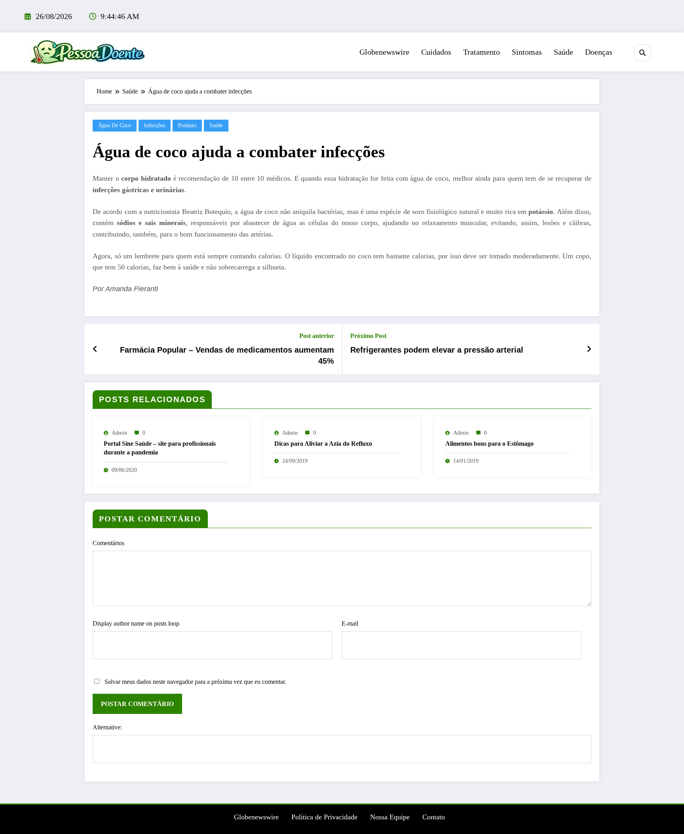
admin (119, 433)
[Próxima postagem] (589, 349)
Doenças (598, 52)
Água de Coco (114, 125)
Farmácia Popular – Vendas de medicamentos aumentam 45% (227, 355)
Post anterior (316, 335)
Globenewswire (384, 52)
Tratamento (481, 52)
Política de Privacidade (324, 817)
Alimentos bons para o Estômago (489, 443)
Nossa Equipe (390, 817)
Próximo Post (368, 335)
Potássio (187, 125)
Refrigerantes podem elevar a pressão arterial (436, 349)
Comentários (108, 543)
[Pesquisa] (642, 52)
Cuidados (436, 52)
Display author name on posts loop (136, 623)
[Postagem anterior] (95, 349)
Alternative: (107, 727)
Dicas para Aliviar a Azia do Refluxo (323, 443)
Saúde (563, 52)
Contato (433, 817)
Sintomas (527, 52)
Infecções (154, 125)
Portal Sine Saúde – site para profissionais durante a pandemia (160, 448)
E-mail (350, 623)
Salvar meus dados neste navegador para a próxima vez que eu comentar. (195, 681)
